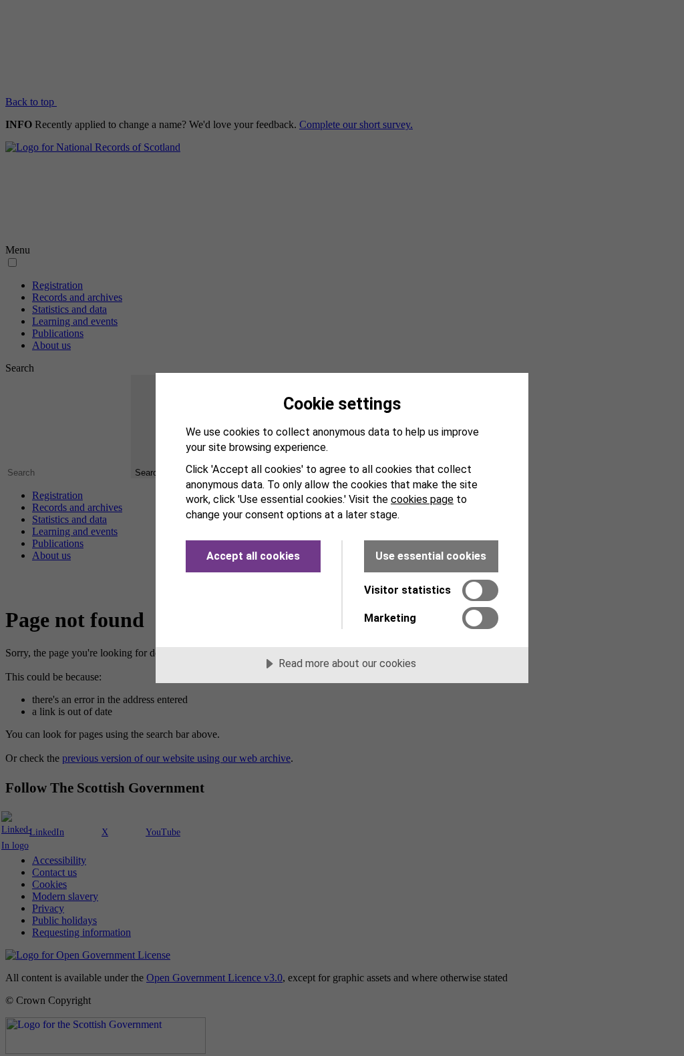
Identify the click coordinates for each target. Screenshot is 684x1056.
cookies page (422, 499)
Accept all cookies (253, 556)
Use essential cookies (430, 556)
